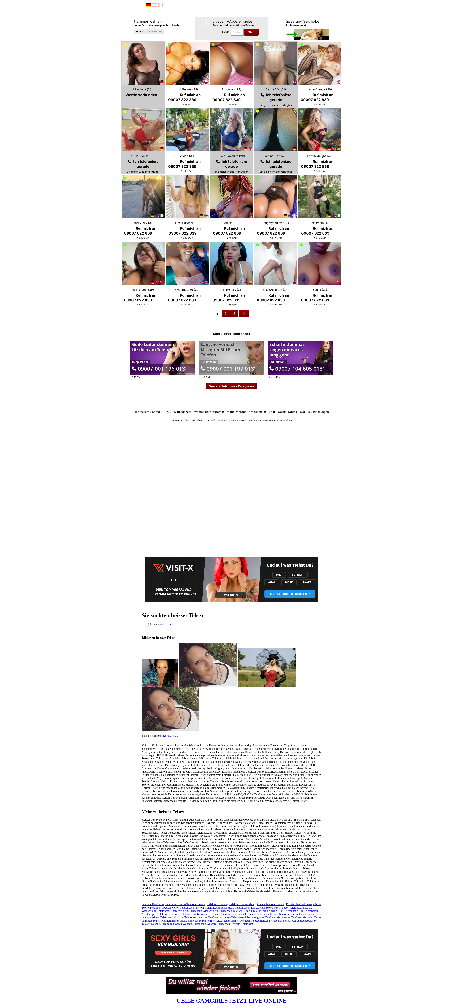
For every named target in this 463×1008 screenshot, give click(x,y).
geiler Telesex (231, 920)
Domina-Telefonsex (153, 904)
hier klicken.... (170, 735)
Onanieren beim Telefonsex (186, 910)
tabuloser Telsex (197, 920)
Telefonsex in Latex (300, 907)
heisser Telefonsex (280, 914)
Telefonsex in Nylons (192, 907)
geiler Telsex (314, 917)
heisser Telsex (165, 624)
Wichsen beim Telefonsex (217, 910)
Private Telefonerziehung (271, 904)
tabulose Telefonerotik (293, 917)
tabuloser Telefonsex (185, 917)
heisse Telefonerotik (235, 917)
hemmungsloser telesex (291, 920)
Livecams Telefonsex (257, 914)
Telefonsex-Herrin (175, 904)
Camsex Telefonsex (181, 914)
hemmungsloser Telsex (174, 920)
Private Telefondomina (299, 904)
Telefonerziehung (196, 904)
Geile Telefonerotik (308, 910)
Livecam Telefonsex (232, 914)
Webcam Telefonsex (194, 923)
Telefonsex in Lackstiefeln (250, 907)
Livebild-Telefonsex (242, 923)
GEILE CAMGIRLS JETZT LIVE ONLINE (231, 1000)
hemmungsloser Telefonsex (157, 917)
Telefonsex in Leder (277, 907)
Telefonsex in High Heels (219, 907)
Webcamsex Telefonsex (207, 914)
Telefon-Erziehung (217, 904)
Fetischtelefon (171, 907)
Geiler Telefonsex (286, 910)
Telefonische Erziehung (242, 904)
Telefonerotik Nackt (264, 910)
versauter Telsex (151, 920)
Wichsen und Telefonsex (156, 910)
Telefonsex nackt (242, 910)
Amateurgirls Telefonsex (156, 914)
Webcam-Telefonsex (218, 923)
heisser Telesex (268, 920)
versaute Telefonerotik (210, 917)
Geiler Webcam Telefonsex (166, 923)
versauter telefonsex (303, 914)
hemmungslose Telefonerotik (263, 917)
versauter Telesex (250, 920)
